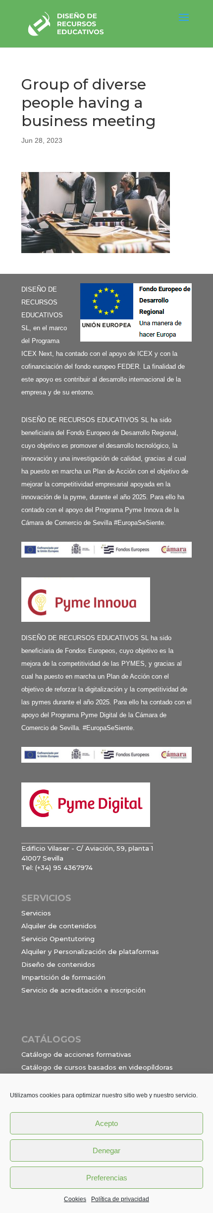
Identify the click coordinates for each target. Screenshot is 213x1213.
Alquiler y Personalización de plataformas (90, 951)
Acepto (106, 1123)
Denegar (106, 1150)
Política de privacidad (120, 1199)
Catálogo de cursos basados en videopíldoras (97, 1067)
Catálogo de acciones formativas (76, 1054)
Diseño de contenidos (58, 964)
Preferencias (106, 1177)
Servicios (36, 913)
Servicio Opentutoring (58, 939)
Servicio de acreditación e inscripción (83, 990)
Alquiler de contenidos (59, 926)
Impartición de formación (63, 977)
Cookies (75, 1199)
